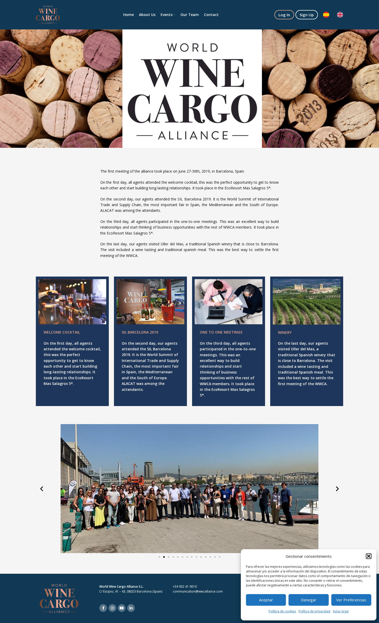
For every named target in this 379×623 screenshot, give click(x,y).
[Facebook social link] (103, 608)
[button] (368, 556)
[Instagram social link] (112, 608)
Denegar (308, 599)
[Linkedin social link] (131, 608)
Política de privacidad (314, 611)
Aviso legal (341, 611)
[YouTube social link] (122, 608)
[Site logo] (48, 14)
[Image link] (59, 597)
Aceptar (266, 599)
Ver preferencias (351, 599)
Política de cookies (282, 611)
